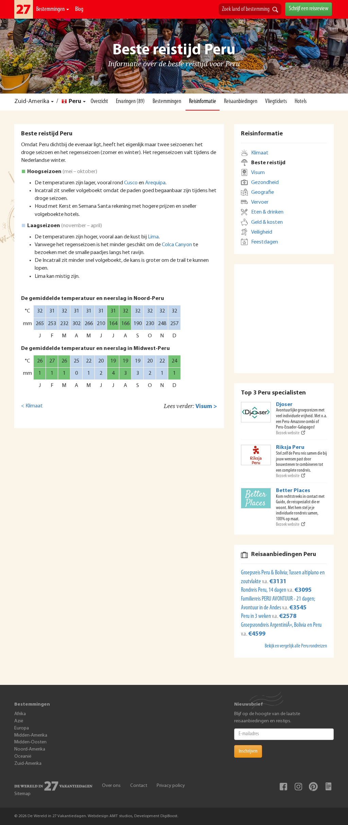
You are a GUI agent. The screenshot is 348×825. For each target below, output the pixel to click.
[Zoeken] (275, 10)
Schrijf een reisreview (308, 9)
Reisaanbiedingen (240, 102)
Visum (258, 172)
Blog (79, 9)
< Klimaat (32, 406)
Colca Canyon (177, 245)
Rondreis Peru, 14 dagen (264, 590)
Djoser (284, 404)
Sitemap (22, 793)
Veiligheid (261, 232)
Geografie (262, 192)
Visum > (206, 406)
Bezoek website (287, 433)
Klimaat (259, 153)
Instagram (298, 786)
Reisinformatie (202, 102)
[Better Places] (256, 498)
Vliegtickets (276, 102)
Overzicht (99, 102)
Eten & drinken (267, 212)
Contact (138, 785)
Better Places (293, 490)
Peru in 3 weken (256, 616)
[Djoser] (256, 412)
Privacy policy (171, 785)
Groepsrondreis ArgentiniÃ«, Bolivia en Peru (281, 625)
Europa (21, 728)
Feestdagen (264, 242)
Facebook (283, 786)
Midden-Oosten (30, 742)
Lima (153, 237)
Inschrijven (248, 751)
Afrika (20, 714)
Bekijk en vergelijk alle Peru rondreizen (296, 646)
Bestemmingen (51, 9)
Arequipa (155, 183)
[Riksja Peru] (256, 455)
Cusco (131, 183)
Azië (18, 721)
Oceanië (22, 756)
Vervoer (259, 202)
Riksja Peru (290, 447)
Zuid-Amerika (31, 102)
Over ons (111, 785)
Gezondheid (265, 182)
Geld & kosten (267, 222)
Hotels (301, 102)
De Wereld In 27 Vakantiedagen (23, 9)
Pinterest (313, 786)
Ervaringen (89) (130, 102)
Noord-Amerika (29, 749)
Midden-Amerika (30, 735)
